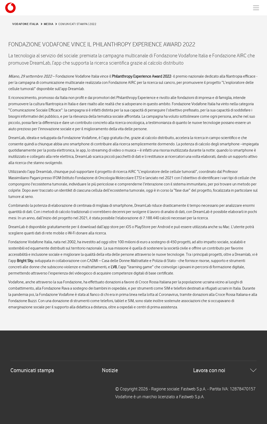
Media (48, 24)
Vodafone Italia (25, 24)
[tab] (133, 370)
